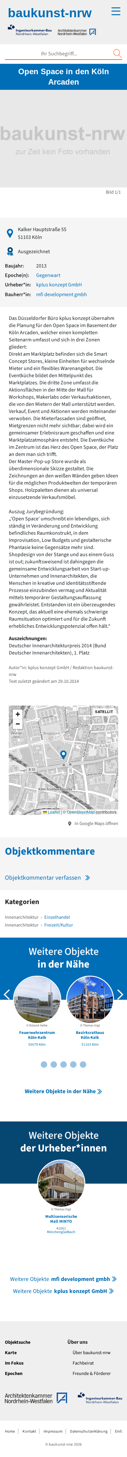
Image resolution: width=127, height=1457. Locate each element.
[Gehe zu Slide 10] (83, 1064)
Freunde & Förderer (92, 1373)
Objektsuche (17, 1342)
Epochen (13, 1373)
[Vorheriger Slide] (7, 994)
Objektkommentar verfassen (43, 877)
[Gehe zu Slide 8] (73, 1064)
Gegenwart (48, 275)
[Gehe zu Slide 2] (44, 1064)
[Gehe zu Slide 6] (63, 1064)
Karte (11, 1352)
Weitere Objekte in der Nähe (60, 1091)
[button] (63, 755)
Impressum (53, 1431)
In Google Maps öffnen (96, 823)
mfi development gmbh (61, 294)
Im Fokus (14, 1363)
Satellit (104, 711)
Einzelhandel (57, 917)
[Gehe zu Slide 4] (53, 1064)
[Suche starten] (117, 53)
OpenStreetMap (81, 812)
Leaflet (53, 812)
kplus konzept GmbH (59, 284)
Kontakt (29, 1431)
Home (10, 1431)
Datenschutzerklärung (88, 1431)
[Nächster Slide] (120, 994)
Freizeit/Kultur (58, 925)
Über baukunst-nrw (91, 1352)
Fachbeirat (83, 1363)
